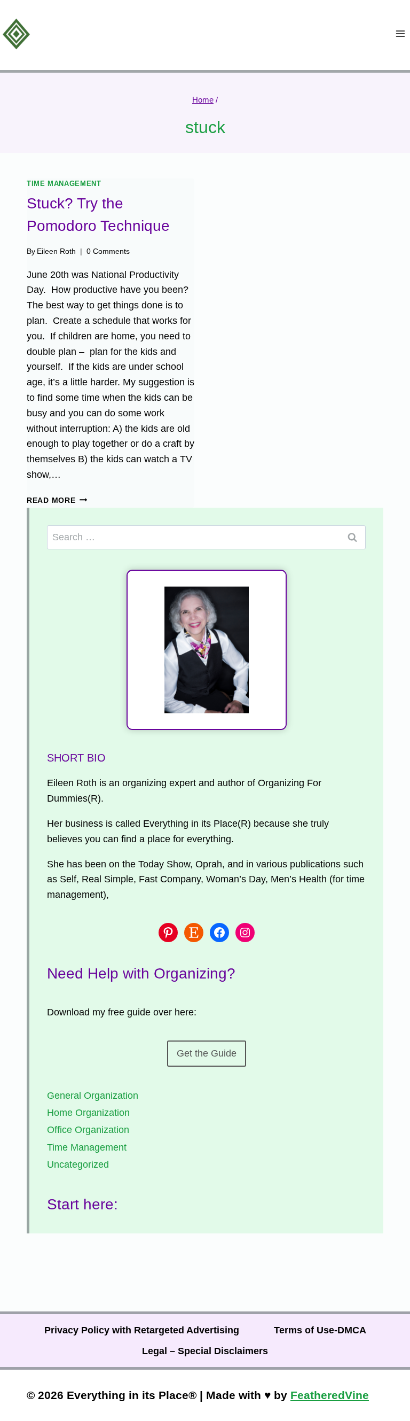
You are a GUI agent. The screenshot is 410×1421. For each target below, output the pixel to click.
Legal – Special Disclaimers (205, 1351)
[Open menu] (400, 34)
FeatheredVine (329, 1395)
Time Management (64, 184)
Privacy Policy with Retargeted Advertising (141, 1330)
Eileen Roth (56, 251)
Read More (57, 500)
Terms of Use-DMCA (320, 1330)
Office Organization (88, 1129)
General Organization (92, 1095)
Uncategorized (78, 1164)
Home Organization (88, 1112)
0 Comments (108, 251)
